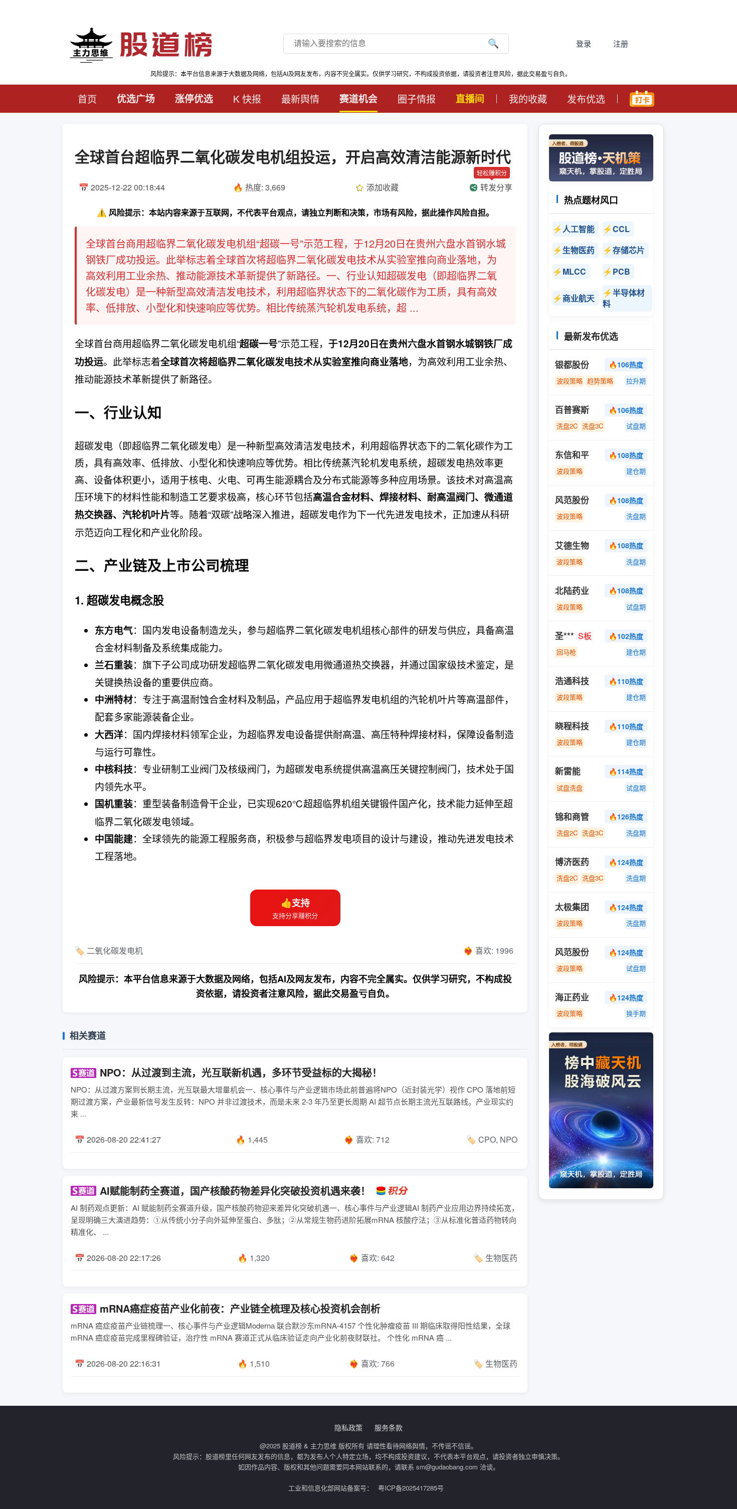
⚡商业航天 (575, 298)
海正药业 (572, 997)
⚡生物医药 (575, 250)
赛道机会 (358, 98)
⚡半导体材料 (624, 298)
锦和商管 (572, 816)
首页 (87, 98)
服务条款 (389, 1427)
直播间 (470, 98)
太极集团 (572, 907)
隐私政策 (348, 1427)
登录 (583, 43)
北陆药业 (572, 590)
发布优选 (586, 98)
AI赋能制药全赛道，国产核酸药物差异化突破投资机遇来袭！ (235, 1190)
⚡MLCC (571, 271)
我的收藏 (528, 98)
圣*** (564, 635)
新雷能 (568, 771)
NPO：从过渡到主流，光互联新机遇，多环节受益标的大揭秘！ (241, 1072)
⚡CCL (618, 229)
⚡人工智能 (575, 229)
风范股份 (572, 500)
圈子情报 (417, 98)
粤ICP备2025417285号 (411, 1487)
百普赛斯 (572, 409)
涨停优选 (194, 98)
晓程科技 (572, 726)
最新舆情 (300, 98)
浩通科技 (572, 681)
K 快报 (247, 98)
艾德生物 (572, 545)
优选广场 (136, 98)
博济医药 (572, 862)
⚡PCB (618, 271)
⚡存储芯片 (626, 250)
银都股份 (572, 364)
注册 (620, 43)
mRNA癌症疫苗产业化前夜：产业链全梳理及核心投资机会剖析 (240, 1308)
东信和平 (572, 455)
